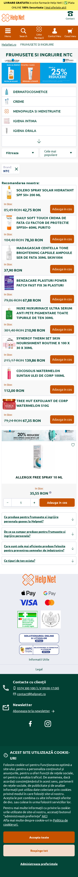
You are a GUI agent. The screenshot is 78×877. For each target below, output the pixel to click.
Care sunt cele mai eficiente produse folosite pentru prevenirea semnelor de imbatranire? (34, 548)
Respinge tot (39, 850)
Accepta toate (39, 837)
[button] (54, 33)
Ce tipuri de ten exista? (19, 560)
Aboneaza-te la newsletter (31, 711)
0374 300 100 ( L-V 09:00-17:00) (38, 688)
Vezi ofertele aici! (55, 7)
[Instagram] (48, 724)
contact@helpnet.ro (31, 694)
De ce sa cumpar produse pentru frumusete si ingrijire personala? (35, 534)
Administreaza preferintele (39, 864)
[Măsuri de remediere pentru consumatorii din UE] (39, 638)
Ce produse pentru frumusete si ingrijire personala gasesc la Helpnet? (31, 519)
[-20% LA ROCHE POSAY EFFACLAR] (39, 435)
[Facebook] (30, 724)
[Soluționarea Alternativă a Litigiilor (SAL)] (39, 650)
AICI (44, 816)
